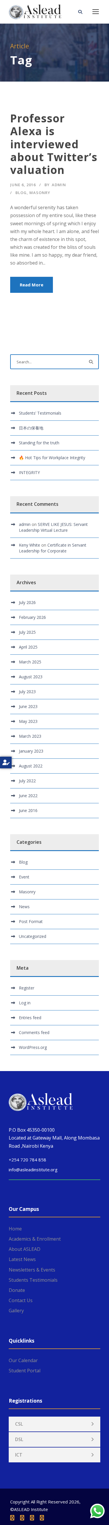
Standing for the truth (39, 442)
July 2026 (27, 602)
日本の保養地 (31, 428)
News (24, 906)
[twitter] (32, 1518)
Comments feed (34, 1032)
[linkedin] (22, 1518)
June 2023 (28, 706)
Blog (21, 192)
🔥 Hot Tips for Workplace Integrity (52, 457)
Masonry (39, 192)
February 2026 (32, 617)
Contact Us (21, 1300)
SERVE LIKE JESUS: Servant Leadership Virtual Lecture (53, 527)
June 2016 (28, 810)
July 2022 (27, 780)
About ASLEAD (24, 1249)
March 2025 (30, 662)
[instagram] (42, 1518)
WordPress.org (33, 1047)
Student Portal (24, 1370)
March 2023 (30, 736)
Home (15, 1228)
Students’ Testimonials (40, 413)
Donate (17, 1290)
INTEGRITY (29, 472)
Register (26, 988)
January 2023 (31, 751)
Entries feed (30, 1017)
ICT (18, 1455)
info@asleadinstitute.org (33, 1169)
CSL (19, 1424)
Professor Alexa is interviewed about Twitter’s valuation (53, 144)
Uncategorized (32, 936)
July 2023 (27, 691)
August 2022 (30, 766)
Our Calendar (23, 1360)
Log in (25, 1002)
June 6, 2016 (23, 184)
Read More (31, 285)
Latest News (22, 1259)
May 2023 (28, 721)
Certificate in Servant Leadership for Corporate (52, 548)
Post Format (31, 921)
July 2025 (27, 632)
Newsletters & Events (32, 1270)
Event (24, 877)
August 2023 (30, 676)
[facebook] (12, 1518)
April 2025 (28, 647)
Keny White (29, 545)
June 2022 (28, 795)
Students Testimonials (33, 1280)
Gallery (16, 1310)
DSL (19, 1439)
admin (59, 184)
